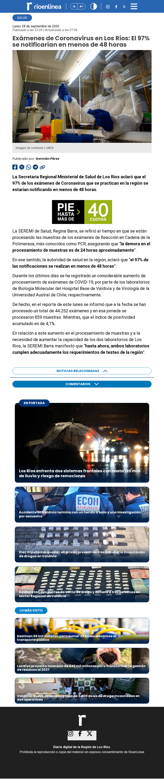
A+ (81, 6)
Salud (22, 17)
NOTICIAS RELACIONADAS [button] (78, 371)
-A (73, 6)
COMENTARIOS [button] (78, 384)
